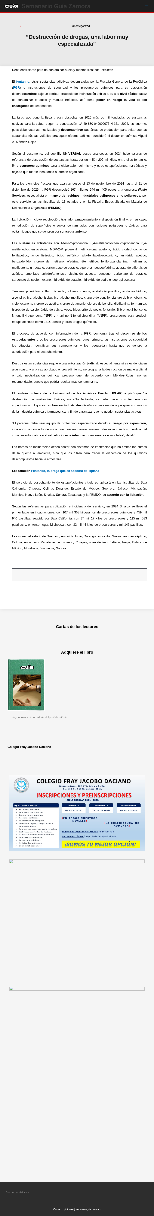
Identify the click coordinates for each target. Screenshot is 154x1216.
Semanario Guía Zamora (56, 6)
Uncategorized (81, 25)
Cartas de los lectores (77, 626)
